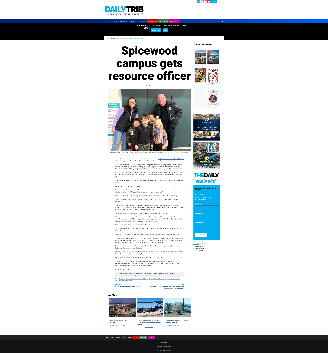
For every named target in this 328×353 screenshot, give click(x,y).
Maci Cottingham (149, 327)
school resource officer (173, 279)
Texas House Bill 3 (121, 199)
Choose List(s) (199, 195)
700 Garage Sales (198, 250)
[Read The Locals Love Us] (200, 75)
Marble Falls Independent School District (171, 159)
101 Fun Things (163, 21)
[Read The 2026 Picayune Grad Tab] (213, 77)
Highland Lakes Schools (117, 38)
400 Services (197, 246)
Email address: (199, 222)
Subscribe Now (156, 30)
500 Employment (198, 248)
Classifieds (133, 21)
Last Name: (198, 213)
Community (123, 21)
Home (109, 38)
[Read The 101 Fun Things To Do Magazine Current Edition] (213, 57)
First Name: (198, 204)
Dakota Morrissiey (121, 325)
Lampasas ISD (133, 175)
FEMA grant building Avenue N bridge (127, 286)
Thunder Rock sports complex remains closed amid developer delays (149, 322)
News (107, 21)
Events (143, 21)
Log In (166, 30)
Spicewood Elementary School (123, 280)
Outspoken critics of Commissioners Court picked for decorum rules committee (167, 287)
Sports (115, 21)
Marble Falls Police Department (157, 279)
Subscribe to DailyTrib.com (164, 346)
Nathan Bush (153, 85)
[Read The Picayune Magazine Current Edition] (200, 57)
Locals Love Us (152, 21)
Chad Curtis (122, 279)
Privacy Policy (164, 342)
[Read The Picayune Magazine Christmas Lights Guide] (213, 97)
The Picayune (174, 21)
